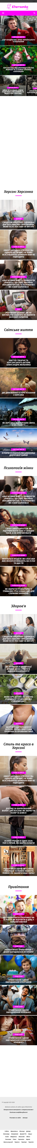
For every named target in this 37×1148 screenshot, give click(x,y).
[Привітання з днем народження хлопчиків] (18, 970)
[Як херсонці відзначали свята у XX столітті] (18, 413)
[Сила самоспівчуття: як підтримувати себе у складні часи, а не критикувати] (18, 521)
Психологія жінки (18, 277)
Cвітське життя (18, 37)
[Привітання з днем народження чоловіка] (18, 1000)
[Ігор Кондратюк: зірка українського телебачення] (18, 30)
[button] (3, 13)
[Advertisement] (18, 118)
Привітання (19, 914)
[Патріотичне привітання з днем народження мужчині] (18, 940)
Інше (18, 309)
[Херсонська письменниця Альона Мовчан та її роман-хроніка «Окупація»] (18, 60)
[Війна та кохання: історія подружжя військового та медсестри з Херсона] (13, 85)
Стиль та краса (18, 247)
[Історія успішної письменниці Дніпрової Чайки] (18, 443)
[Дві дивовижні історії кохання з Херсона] (18, 383)
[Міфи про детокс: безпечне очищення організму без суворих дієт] (18, 689)
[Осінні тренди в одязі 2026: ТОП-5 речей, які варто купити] (18, 831)
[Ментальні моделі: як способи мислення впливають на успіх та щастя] (18, 551)
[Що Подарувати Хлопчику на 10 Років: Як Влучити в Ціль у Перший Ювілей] (18, 910)
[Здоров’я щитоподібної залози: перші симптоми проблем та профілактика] (18, 719)
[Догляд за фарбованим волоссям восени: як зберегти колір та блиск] (18, 801)
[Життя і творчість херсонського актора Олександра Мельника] (18, 353)
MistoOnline (28, 1107)
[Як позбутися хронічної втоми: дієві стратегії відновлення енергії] (18, 659)
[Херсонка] (18, 6)
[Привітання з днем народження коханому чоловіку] (18, 1030)
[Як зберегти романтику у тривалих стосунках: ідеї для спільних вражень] (18, 581)
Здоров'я (18, 219)
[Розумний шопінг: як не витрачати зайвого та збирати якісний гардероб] (18, 305)
